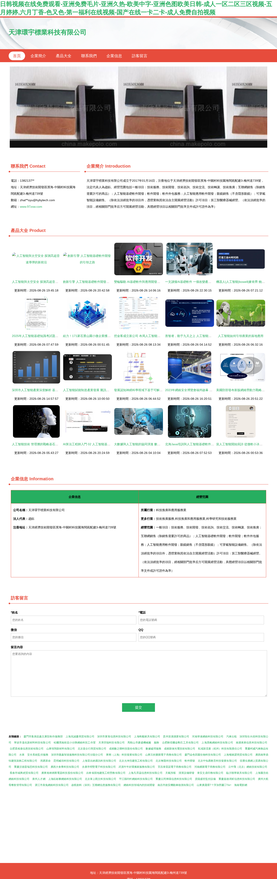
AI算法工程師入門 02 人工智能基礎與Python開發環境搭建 (102, 444)
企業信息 (114, 56)
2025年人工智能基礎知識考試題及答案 (38, 336)
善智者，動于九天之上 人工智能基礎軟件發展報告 (199, 336)
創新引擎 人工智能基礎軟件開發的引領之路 (92, 281)
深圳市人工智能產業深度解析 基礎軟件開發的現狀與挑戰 (50, 390)
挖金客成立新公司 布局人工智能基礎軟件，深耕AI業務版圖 (153, 336)
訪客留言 (139, 56)
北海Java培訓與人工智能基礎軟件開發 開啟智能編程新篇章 (205, 444)
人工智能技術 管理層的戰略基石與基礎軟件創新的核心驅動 (52, 444)
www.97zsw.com (31, 206)
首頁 (17, 56)
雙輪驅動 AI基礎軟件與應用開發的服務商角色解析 (147, 281)
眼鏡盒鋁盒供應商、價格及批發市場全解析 (138, 107)
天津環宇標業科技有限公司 (48, 32)
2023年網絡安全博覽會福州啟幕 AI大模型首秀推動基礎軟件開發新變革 (213, 390)
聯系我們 (89, 56)
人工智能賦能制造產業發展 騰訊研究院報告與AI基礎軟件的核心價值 (109, 390)
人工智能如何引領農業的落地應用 (240, 336)
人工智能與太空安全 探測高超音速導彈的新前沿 (44, 281)
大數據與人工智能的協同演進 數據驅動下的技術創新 (149, 444)
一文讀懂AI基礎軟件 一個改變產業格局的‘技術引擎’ (199, 281)
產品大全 (63, 56)
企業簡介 (38, 56)
